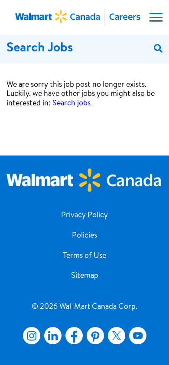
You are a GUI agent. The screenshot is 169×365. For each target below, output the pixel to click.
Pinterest (95, 336)
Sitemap (84, 276)
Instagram (32, 336)
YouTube (138, 336)
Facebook (72, 336)
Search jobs (71, 104)
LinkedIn (53, 336)
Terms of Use (84, 256)
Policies (84, 236)
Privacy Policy (84, 215)
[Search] (158, 49)
